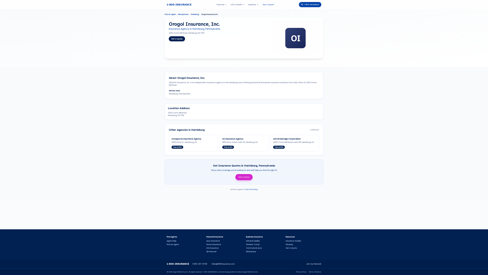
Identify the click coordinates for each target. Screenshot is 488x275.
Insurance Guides (293, 241)
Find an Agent (173, 244)
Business (252, 4)
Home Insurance (213, 244)
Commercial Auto (254, 248)
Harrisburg (195, 14)
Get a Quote (268, 4)
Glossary (289, 244)
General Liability (253, 241)
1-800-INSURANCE (179, 4)
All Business (251, 251)
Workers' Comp (253, 244)
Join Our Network (313, 264)
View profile (177, 147)
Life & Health (236, 4)
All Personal (211, 251)
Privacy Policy (301, 272)
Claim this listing (251, 189)
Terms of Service (315, 272)
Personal (220, 4)
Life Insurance (212, 248)
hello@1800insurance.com (223, 264)
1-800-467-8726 (199, 264)
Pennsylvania (183, 14)
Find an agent (170, 14)
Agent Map (171, 241)
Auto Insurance (213, 241)
